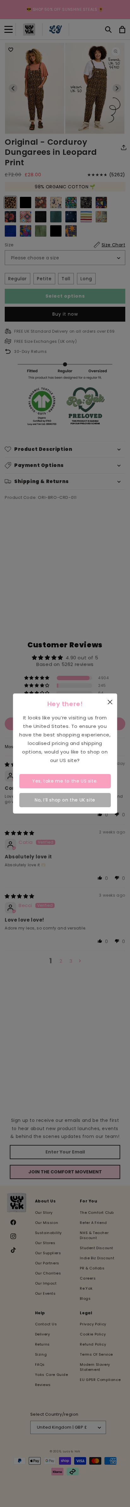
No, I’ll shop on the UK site (65, 800)
